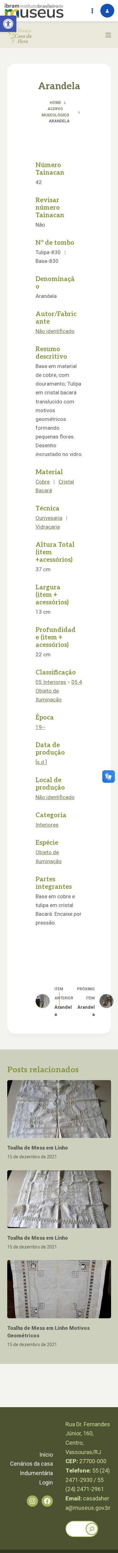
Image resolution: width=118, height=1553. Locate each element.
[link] (8, 24)
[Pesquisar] (92, 1529)
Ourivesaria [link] (49, 518)
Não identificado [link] (55, 331)
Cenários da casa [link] (31, 1463)
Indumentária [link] (36, 1473)
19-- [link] (41, 727)
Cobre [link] (43, 482)
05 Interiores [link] (51, 682)
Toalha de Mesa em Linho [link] (37, 1148)
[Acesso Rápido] (92, 10)
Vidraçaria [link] (48, 527)
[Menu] (108, 35)
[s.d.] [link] (41, 762)
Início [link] (46, 1454)
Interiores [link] (47, 825)
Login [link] (46, 1482)
